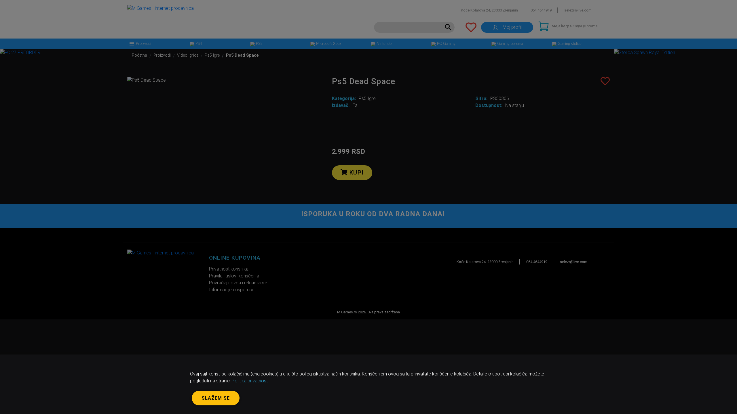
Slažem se (216, 398)
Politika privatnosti (250, 381)
